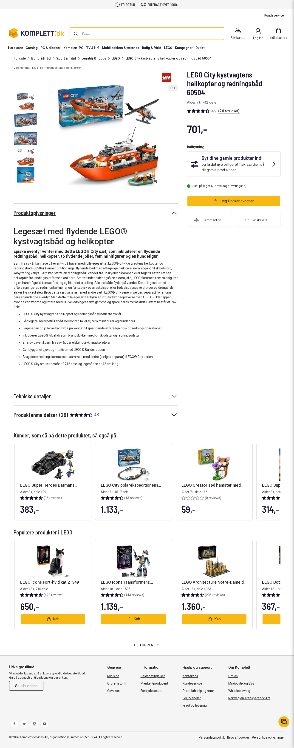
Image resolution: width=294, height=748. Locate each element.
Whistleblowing (239, 691)
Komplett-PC (73, 48)
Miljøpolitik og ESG (241, 683)
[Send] (76, 33)
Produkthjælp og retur (198, 691)
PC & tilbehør (50, 48)
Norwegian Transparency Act (249, 698)
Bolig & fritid (151, 48)
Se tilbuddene (26, 686)
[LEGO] (166, 77)
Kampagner (184, 48)
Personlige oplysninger (268, 737)
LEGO (168, 48)
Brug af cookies (238, 737)
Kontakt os (190, 676)
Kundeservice (192, 683)
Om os (233, 676)
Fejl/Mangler (192, 698)
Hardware (15, 48)
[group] (108, 136)
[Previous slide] (43, 136)
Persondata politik (212, 737)
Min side (113, 676)
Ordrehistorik (116, 683)
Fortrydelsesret (152, 691)
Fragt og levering (195, 705)
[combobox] (147, 33)
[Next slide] (174, 136)
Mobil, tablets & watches (120, 48)
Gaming (32, 48)
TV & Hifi (92, 48)
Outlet (200, 48)
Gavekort (113, 691)
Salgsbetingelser (153, 676)
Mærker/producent (154, 683)
